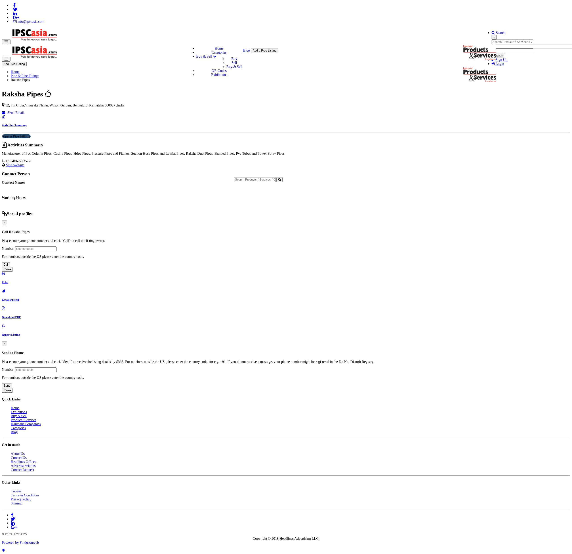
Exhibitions (219, 75)
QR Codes (219, 71)
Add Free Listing (14, 64)
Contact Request (22, 470)
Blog (246, 50)
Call (6, 264)
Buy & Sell (204, 56)
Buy (234, 58)
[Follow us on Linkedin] (15, 13)
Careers (16, 491)
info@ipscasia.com (30, 21)
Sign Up (501, 60)
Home (219, 48)
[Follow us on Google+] (16, 17)
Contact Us (19, 458)
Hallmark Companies (26, 424)
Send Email (15, 113)
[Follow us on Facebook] (14, 5)
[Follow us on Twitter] (15, 9)
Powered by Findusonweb (20, 542)
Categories (219, 52)
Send (7, 385)
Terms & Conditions (25, 495)
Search (500, 33)
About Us (18, 454)
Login (499, 64)
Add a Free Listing (264, 50)
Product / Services (23, 420)
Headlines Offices (23, 462)
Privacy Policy (21, 499)
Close (7, 269)
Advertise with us (23, 466)
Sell (234, 63)
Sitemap (16, 503)
